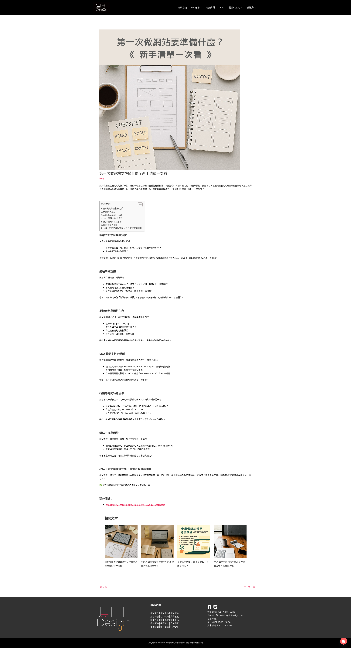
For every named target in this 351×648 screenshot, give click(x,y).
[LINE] (215, 607)
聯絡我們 (251, 7)
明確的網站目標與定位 (113, 208)
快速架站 (210, 7)
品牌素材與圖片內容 (112, 215)
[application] (200, 7)
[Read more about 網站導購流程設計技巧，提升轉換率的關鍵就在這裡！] (121, 541)
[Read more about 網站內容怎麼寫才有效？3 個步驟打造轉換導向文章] (157, 541)
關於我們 (182, 7)
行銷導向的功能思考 (112, 221)
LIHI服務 (195, 7)
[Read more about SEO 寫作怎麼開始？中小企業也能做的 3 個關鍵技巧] (230, 541)
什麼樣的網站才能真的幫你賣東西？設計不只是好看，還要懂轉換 (135, 504)
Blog (222, 7)
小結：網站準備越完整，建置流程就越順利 (122, 228)
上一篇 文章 (100, 587)
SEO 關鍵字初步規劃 (112, 218)
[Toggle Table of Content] (139, 204)
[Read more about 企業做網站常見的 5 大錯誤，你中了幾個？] (193, 541)
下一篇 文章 (250, 587)
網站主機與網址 (110, 225)
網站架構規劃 (109, 211)
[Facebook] (209, 607)
